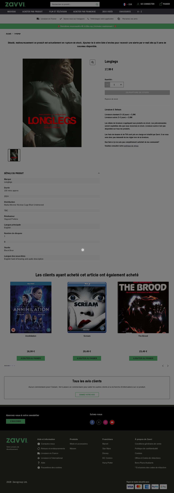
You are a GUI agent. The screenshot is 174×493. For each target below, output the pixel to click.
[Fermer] (82, 249)
